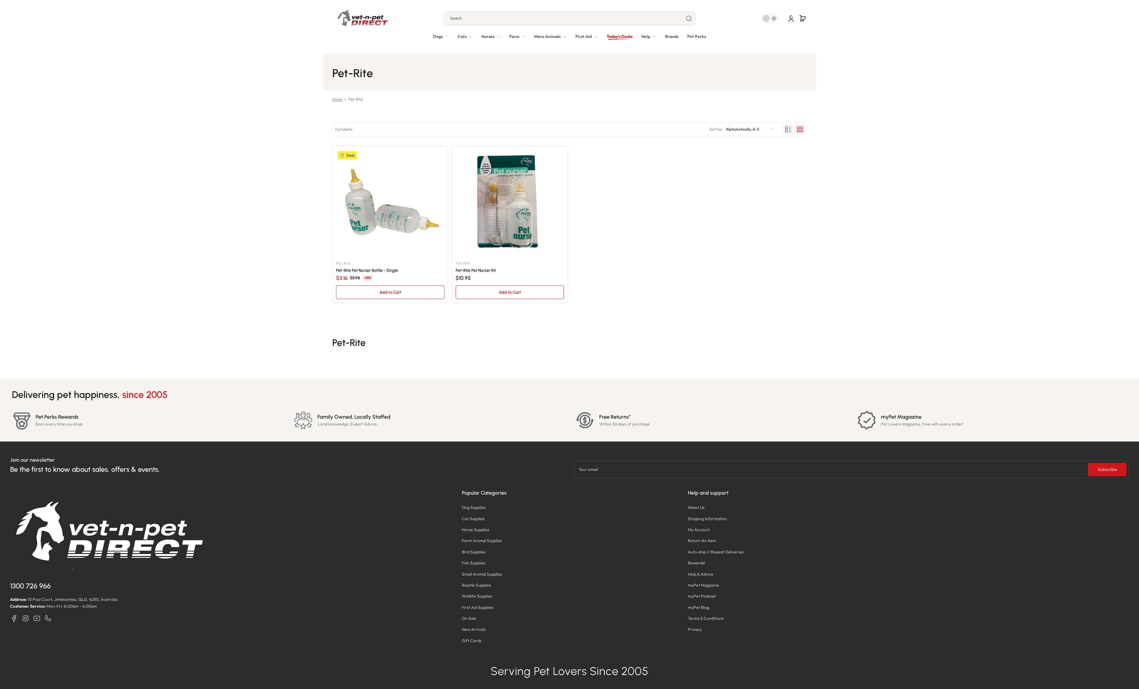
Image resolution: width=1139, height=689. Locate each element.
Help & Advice (700, 574)
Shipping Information (707, 518)
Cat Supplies (473, 518)
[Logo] (362, 18)
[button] (802, 18)
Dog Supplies (474, 507)
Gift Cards (471, 640)
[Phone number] (48, 618)
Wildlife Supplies (477, 596)
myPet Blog (698, 607)
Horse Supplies (475, 529)
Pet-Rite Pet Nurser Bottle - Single (367, 270)
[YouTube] (36, 618)
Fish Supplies (473, 563)
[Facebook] (14, 618)
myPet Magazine (703, 585)
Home (337, 99)
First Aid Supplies (477, 607)
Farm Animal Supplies (482, 540)
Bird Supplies (474, 552)
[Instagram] (25, 618)
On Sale (469, 618)
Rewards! (696, 563)
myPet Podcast (702, 596)
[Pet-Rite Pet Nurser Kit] (510, 204)
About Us (696, 507)
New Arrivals (474, 629)
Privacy (695, 629)
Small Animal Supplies (482, 574)
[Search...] (688, 18)
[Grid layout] (800, 129)
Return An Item (702, 540)
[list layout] (788, 129)
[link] (550, 36)
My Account (699, 529)
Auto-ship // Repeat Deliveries (716, 552)
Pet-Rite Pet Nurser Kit (476, 270)
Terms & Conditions (705, 618)
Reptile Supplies (476, 585)
